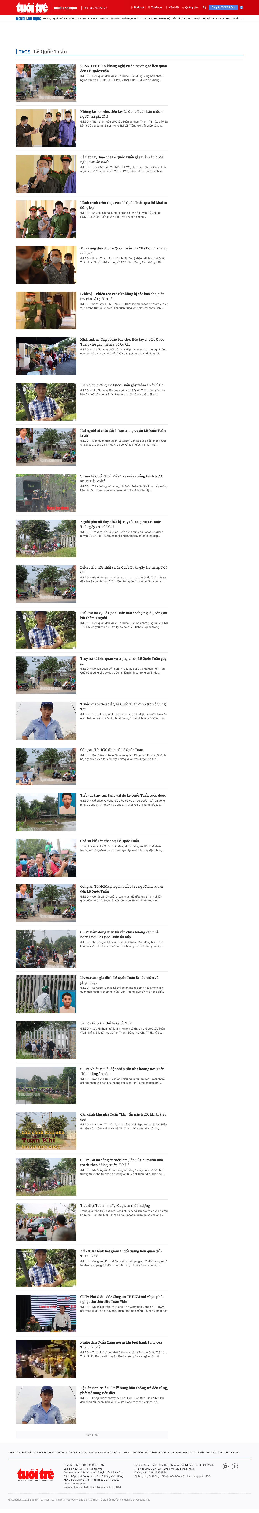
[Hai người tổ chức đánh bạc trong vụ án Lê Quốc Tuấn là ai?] (46, 447)
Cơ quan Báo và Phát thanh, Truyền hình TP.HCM (92, 1487)
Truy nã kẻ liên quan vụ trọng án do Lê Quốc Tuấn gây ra (123, 661)
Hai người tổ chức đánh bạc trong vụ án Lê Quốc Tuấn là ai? (123, 433)
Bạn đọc (81, 18)
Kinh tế (104, 18)
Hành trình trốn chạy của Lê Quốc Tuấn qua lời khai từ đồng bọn (123, 205)
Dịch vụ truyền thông (146, 1476)
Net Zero (93, 18)
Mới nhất (27, 1452)
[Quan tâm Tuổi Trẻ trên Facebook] (235, 1466)
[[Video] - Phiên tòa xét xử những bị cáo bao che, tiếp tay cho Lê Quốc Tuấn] (46, 310)
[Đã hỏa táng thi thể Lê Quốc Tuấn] (46, 1040)
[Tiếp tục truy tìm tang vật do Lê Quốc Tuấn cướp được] (46, 812)
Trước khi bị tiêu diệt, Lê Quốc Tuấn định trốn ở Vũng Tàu (123, 706)
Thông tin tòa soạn (75, 1483)
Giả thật (223, 1452)
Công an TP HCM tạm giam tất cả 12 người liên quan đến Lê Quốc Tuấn (121, 889)
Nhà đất (199, 1452)
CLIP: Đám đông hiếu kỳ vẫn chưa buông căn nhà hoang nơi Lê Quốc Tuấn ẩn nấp (119, 934)
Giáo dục (127, 18)
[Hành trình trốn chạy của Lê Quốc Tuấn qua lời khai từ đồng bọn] (46, 219)
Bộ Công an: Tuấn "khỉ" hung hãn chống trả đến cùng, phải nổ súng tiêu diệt (124, 1390)
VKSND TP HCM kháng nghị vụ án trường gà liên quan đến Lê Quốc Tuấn (123, 68)
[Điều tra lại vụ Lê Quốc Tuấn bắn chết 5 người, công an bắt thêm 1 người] (46, 630)
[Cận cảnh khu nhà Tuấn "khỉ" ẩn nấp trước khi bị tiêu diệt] (46, 1131)
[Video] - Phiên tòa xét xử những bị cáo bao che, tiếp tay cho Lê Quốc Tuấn (122, 296)
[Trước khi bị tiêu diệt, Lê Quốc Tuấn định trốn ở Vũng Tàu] (46, 721)
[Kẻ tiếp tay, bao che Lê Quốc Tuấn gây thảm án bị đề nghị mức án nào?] (46, 174)
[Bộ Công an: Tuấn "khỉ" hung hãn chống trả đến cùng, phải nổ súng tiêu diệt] (46, 1405)
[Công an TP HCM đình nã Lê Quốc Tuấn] (46, 766)
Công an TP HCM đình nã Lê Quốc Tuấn (111, 750)
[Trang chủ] (29, 19)
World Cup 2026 (221, 18)
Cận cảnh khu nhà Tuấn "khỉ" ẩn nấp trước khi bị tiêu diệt (123, 1116)
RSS (207, 1476)
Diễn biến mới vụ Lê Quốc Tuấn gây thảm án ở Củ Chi (122, 385)
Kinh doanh (96, 1452)
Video (50, 1452)
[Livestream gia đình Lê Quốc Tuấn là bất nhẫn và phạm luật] (46, 994)
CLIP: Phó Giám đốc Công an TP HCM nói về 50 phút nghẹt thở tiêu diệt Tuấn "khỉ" (122, 1299)
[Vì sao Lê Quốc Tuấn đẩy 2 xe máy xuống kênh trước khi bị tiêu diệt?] (46, 493)
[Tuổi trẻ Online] (36, 1474)
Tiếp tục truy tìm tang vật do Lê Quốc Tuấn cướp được (123, 795)
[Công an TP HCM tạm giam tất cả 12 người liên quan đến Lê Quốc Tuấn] (46, 903)
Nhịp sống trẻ (141, 1452)
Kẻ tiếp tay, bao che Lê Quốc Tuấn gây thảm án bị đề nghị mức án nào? (121, 159)
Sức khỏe (115, 18)
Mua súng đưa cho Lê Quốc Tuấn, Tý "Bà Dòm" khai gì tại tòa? (123, 250)
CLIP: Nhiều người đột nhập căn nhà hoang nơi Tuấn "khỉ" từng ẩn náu (122, 1071)
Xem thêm (92, 1435)
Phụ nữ (206, 18)
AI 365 (197, 18)
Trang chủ (14, 1452)
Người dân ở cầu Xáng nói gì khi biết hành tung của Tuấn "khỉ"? (121, 1344)
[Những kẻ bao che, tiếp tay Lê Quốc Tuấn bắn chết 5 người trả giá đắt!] (46, 128)
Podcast (139, 7)
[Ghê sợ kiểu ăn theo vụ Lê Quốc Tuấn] (46, 858)
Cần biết (174, 7)
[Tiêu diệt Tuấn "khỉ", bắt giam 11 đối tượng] (46, 1222)
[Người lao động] (65, 8)
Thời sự (47, 18)
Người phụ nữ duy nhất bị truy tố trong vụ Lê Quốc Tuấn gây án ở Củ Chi (120, 524)
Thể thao (186, 18)
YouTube (156, 7)
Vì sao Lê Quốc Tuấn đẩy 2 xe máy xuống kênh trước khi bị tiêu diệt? (121, 478)
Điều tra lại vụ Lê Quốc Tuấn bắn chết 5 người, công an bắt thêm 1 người (123, 615)
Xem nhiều (40, 1452)
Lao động (69, 18)
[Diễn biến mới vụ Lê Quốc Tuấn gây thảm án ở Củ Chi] (46, 402)
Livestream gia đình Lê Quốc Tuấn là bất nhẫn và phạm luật (119, 980)
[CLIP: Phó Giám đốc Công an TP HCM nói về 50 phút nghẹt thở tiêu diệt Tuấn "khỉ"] (46, 1313)
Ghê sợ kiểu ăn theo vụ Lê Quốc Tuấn (109, 841)
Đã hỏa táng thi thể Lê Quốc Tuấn (106, 1023)
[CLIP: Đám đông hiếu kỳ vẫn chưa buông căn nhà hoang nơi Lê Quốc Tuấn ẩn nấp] (46, 949)
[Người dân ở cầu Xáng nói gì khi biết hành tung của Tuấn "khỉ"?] (46, 1359)
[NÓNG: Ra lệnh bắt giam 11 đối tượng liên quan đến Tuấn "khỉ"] (46, 1268)
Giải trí (176, 18)
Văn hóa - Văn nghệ (159, 18)
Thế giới (70, 1452)
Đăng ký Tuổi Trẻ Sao (223, 7)
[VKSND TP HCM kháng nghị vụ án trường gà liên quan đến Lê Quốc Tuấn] (46, 83)
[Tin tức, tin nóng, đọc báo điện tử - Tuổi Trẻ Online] (35, 7)
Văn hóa (155, 1452)
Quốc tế (58, 18)
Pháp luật (140, 18)
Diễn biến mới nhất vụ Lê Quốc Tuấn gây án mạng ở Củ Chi (123, 569)
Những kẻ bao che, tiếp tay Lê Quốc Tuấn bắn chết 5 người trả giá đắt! (121, 114)
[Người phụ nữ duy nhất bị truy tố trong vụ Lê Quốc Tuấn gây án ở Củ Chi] (46, 538)
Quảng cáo (191, 7)
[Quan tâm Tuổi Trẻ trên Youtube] (226, 1466)
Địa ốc (235, 18)
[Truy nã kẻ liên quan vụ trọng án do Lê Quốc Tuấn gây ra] (46, 675)
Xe (120, 1452)
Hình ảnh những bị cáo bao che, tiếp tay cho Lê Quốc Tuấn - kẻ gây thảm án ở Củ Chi (122, 342)
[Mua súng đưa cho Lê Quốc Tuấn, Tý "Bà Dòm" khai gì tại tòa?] (46, 265)
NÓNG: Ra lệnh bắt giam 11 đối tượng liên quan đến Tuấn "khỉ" (121, 1253)
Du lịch (127, 1452)
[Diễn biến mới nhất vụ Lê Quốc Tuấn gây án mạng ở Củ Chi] (46, 584)
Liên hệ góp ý (195, 1476)
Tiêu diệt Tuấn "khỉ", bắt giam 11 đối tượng (115, 1206)
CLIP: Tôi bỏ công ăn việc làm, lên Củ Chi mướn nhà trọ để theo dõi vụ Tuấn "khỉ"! (121, 1162)
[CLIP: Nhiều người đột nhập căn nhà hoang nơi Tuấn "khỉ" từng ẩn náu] (46, 1085)
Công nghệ (110, 1452)
